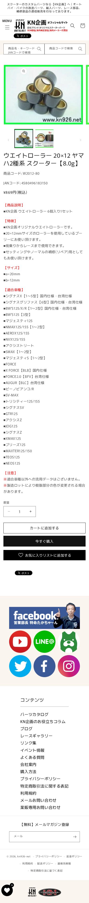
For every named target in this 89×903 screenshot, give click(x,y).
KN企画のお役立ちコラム (42, 721)
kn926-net (23, 856)
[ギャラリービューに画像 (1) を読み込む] (24, 138)
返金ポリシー (74, 856)
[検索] (39, 49)
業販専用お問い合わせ (40, 807)
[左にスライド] (8, 140)
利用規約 (28, 793)
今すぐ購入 (44, 541)
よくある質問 (32, 757)
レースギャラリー (36, 735)
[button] (7, 27)
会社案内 (28, 764)
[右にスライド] (81, 140)
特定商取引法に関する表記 (44, 786)
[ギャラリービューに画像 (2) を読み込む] (44, 138)
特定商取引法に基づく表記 (47, 870)
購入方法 (28, 771)
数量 (6, 502)
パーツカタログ (34, 714)
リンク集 (28, 743)
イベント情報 (32, 750)
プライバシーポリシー (40, 778)
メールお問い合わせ (38, 800)
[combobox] (24, 49)
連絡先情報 (64, 863)
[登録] (75, 836)
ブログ (26, 728)
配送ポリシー (45, 863)
